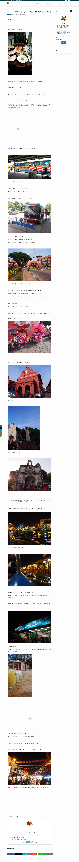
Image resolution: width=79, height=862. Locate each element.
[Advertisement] (30, 806)
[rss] (69, 0)
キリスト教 (10, 400)
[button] (11, 854)
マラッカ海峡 (17, 501)
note (31, 842)
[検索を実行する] (71, 11)
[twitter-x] (65, 0)
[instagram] (67, 0)
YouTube (24, 842)
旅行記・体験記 (11, 14)
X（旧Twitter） (34, 842)
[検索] (71, 0)
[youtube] (68, 0)
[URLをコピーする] (49, 854)
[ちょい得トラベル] (8, 3)
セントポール (10, 452)
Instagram (28, 842)
